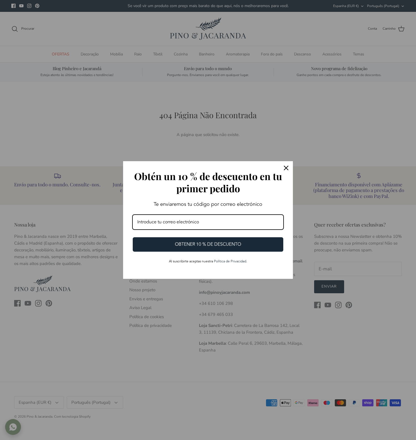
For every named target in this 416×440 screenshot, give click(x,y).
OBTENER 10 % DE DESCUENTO (208, 244)
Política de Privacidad (230, 261)
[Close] (286, 168)
